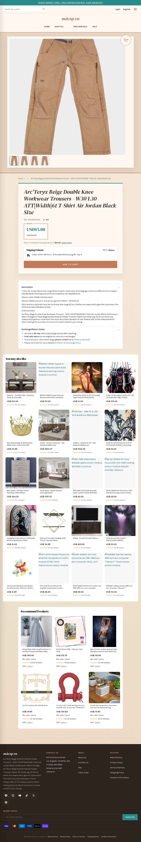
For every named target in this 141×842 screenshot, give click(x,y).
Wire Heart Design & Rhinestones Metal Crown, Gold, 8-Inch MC (19, 444)
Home (47, 27)
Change (111, 250)
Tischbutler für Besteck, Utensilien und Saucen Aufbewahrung (103, 706)
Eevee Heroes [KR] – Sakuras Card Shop (69, 650)
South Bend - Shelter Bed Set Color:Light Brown (51, 492)
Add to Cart (70, 264)
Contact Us (83, 762)
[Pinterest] (6, 802)
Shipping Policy (117, 772)
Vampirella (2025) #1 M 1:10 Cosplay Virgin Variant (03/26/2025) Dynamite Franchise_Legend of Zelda (86, 396)
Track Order (83, 772)
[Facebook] (6, 795)
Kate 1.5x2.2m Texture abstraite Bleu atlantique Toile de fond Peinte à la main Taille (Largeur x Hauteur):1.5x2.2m (103, 650)
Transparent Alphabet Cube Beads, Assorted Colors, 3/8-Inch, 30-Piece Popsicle (20, 587)
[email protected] (82, 339)
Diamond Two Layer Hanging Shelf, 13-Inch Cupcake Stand (53, 539)
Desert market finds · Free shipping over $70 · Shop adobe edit (70, 3)
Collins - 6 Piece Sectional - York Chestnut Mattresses (52, 444)
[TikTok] (26, 795)
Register (127, 9)
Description (27, 287)
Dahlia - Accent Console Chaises (85, 538)
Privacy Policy (116, 762)
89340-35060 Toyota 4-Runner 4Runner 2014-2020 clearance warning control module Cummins (53, 396)
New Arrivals (80, 27)
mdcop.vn (70, 19)
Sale (94, 27)
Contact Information (119, 777)
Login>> (29, 666)
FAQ (80, 767)
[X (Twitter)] (33, 795)
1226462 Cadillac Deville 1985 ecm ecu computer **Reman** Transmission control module (119, 587)
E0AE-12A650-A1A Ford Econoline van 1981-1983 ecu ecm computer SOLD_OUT (87, 587)
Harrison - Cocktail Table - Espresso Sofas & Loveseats (20, 396)
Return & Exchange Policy (69, 343)
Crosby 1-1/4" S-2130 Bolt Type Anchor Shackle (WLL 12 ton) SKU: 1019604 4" (70, 706)
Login (117, 9)
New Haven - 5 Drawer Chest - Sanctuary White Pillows (18, 492)
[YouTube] (20, 795)
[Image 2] (24, 160)
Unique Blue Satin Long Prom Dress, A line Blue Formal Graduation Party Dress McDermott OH (36, 650)
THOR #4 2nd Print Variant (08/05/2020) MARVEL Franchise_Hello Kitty (115, 539)
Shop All (59, 27)
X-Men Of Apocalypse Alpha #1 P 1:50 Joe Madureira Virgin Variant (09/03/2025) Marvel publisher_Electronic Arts (120, 396)
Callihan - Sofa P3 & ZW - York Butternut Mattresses (84, 444)
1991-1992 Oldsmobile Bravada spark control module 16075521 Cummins (85, 492)
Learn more (67, 243)
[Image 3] (34, 160)
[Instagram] (13, 795)
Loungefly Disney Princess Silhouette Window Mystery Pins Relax (21, 539)
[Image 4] (44, 160)
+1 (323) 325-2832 (54, 764)
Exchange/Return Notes (33, 329)
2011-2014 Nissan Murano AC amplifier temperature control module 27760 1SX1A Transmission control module (53, 587)
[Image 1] (14, 160)
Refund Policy (116, 757)
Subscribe (130, 817)
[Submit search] (43, 9)
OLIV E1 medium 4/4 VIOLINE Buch (35, 705)
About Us (82, 757)
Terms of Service (117, 767)
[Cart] (135, 9)
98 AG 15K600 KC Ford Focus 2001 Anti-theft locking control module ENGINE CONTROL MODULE (119, 492)
